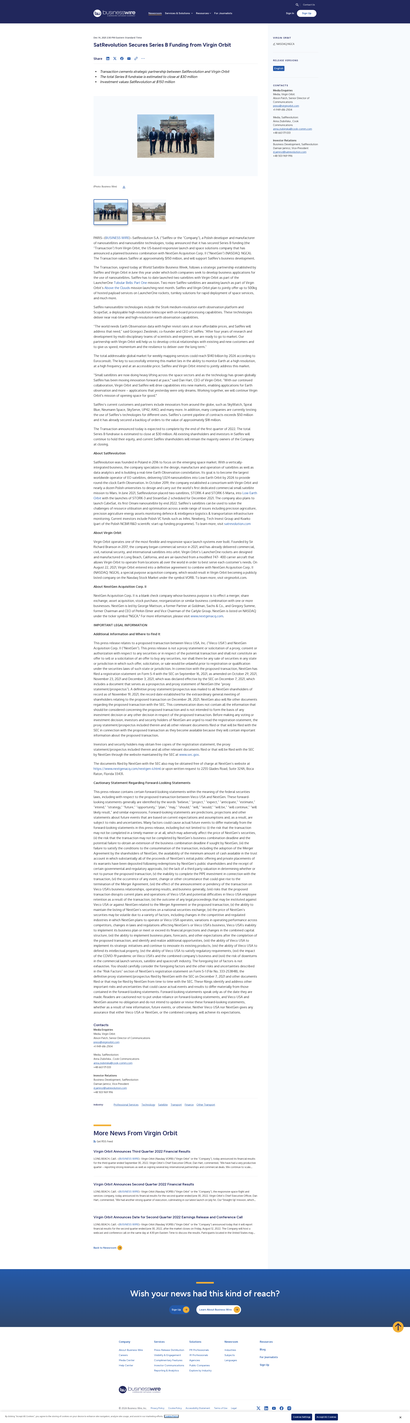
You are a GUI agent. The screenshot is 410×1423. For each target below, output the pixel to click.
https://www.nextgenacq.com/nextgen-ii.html (127, 768)
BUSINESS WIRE (117, 238)
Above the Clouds (117, 288)
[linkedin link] (266, 1408)
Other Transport (206, 1104)
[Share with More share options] (143, 58)
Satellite (163, 1104)
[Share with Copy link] (136, 58)
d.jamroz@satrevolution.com (110, 1088)
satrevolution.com (237, 524)
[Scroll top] (398, 1327)
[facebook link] (281, 1408)
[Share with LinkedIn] (107, 58)
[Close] (401, 1417)
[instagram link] (289, 1408)
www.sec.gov (189, 754)
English (278, 68)
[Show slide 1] (111, 212)
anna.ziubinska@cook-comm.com (113, 1063)
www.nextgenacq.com (207, 616)
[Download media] (124, 187)
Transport (176, 1104)
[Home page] (114, 13)
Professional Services (126, 1104)
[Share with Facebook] (121, 58)
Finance (189, 1104)
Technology (148, 1104)
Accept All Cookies (326, 1417)
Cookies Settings (301, 1417)
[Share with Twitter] (114, 58)
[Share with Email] (128, 58)
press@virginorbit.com (106, 1042)
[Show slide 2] (149, 212)
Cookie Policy (171, 1416)
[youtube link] (274, 1408)
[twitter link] (258, 1408)
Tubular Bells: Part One (130, 282)
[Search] (297, 4)
